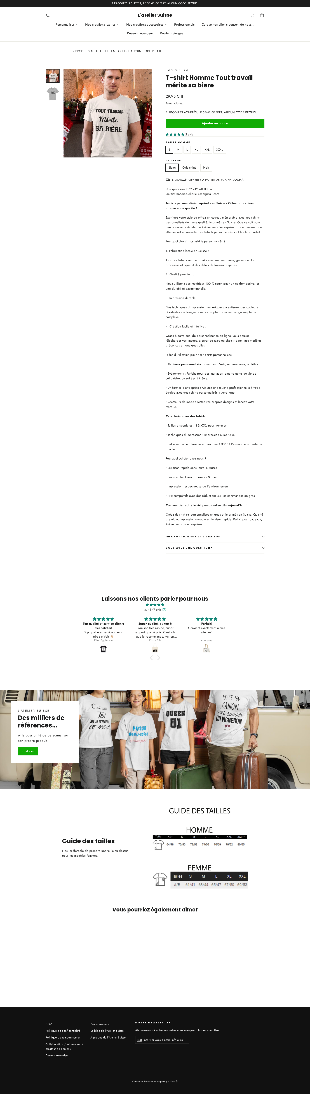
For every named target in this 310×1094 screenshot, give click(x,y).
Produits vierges (171, 33)
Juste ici (28, 751)
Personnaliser (65, 24)
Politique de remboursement (63, 1037)
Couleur (173, 160)
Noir (206, 167)
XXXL (219, 149)
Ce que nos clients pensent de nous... (228, 24)
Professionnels (184, 24)
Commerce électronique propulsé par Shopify (155, 1081)
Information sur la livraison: (194, 536)
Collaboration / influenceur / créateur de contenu (64, 1046)
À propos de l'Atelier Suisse (108, 1037)
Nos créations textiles (100, 24)
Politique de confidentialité (63, 1031)
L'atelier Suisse (155, 15)
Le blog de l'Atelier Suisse (107, 1031)
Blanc (172, 167)
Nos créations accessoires (145, 24)
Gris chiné (189, 167)
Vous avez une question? (189, 548)
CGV (49, 1024)
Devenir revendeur (140, 33)
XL (196, 149)
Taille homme (178, 142)
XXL (207, 149)
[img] (155, 604)
